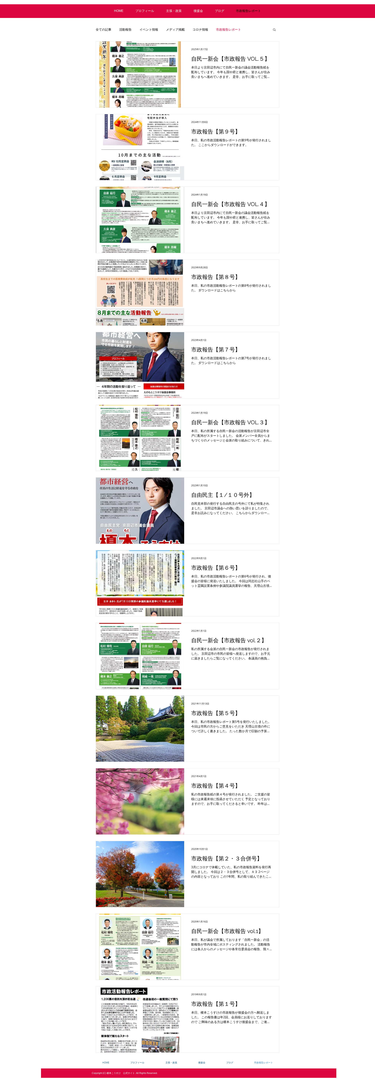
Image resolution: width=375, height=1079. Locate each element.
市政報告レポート (228, 29)
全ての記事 (103, 29)
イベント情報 (148, 29)
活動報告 (125, 29)
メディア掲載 (175, 29)
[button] (274, 30)
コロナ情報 (200, 29)
